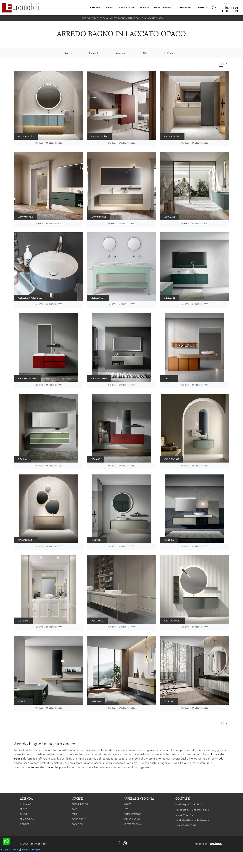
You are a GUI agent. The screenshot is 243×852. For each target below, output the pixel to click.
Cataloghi (184, 7)
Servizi (144, 7)
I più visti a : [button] (171, 53)
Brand (110, 7)
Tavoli (75, 809)
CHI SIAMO (25, 804)
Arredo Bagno (118, 18)
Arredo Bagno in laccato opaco (145, 18)
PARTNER (24, 814)
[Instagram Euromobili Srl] (124, 843)
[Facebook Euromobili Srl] (119, 843)
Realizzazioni (163, 7)
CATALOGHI (77, 824)
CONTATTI (24, 824)
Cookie (14, 849)
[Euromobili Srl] (21, 7)
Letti (126, 809)
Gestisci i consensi (31, 849)
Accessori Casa (132, 824)
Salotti (127, 804)
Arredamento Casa (98, 18)
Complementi (79, 819)
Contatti (202, 7)
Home (83, 18)
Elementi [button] (93, 53)
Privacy (4, 849)
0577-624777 (186, 815)
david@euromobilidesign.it (195, 820)
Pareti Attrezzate (132, 814)
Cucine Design (80, 804)
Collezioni (126, 7)
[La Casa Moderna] (229, 7)
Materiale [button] (120, 53)
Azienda (95, 7)
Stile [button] (144, 53)
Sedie (74, 814)
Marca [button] (68, 53)
